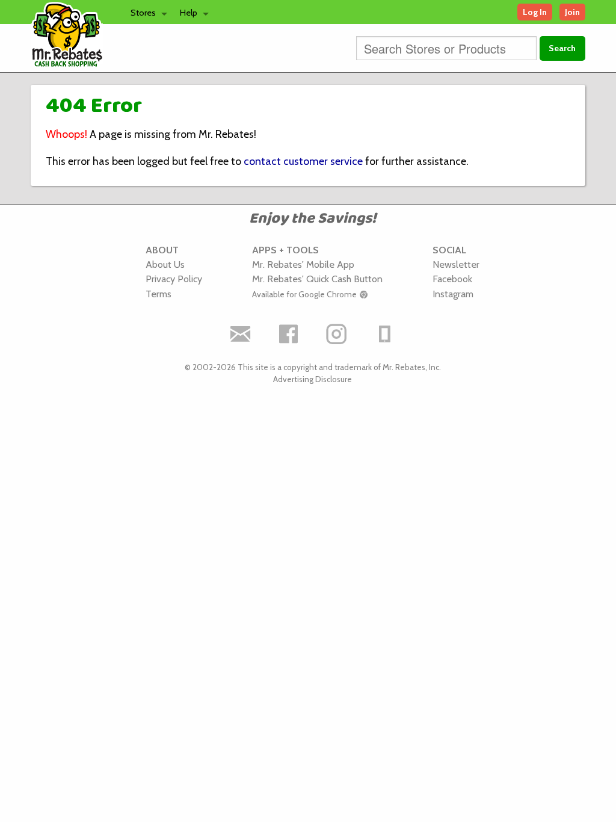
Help (188, 12)
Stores (143, 12)
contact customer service (303, 161)
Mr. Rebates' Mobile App (303, 264)
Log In (535, 12)
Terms (158, 294)
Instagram (453, 294)
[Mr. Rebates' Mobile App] (385, 334)
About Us (165, 264)
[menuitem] (145, 12)
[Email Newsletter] (240, 334)
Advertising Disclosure (312, 379)
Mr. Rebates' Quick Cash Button (317, 279)
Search (562, 48)
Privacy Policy (174, 279)
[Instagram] (337, 334)
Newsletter (456, 264)
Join (572, 12)
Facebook (452, 279)
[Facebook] (289, 334)
